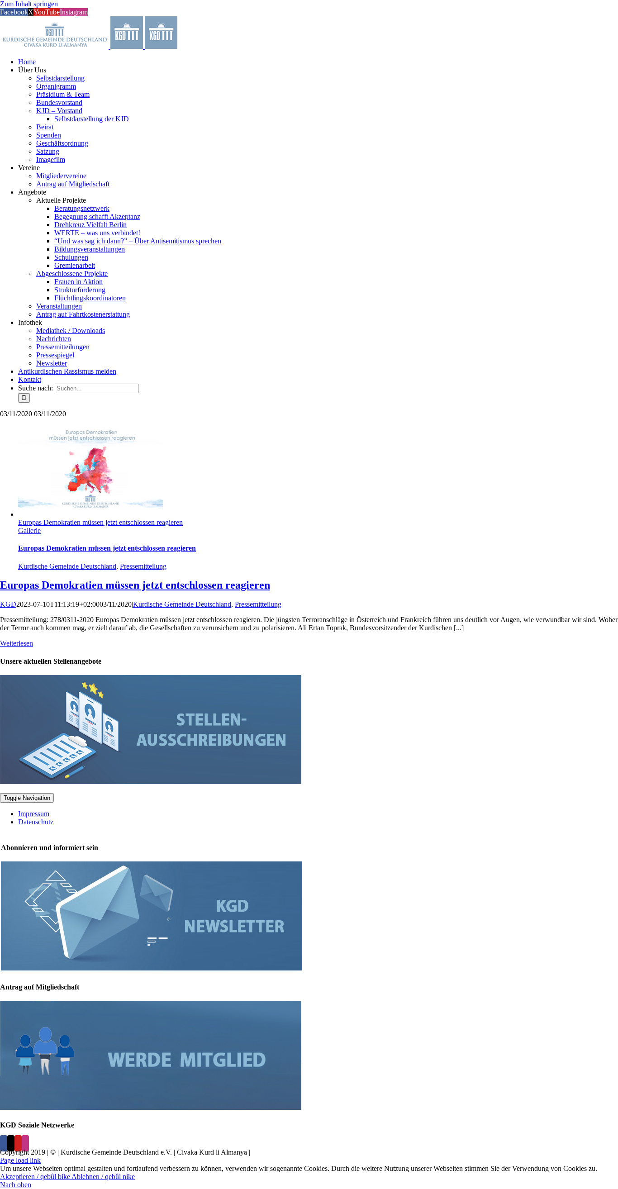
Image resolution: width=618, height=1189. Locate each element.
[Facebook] (3, 1143)
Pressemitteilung (143, 566)
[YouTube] (18, 1143)
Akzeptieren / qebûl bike (35, 1176)
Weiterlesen (16, 643)
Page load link (20, 1160)
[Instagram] (25, 1143)
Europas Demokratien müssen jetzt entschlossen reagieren (100, 522)
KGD (8, 604)
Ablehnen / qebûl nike (103, 1176)
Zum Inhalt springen (29, 4)
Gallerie (29, 530)
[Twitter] (10, 1143)
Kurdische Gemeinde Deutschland (67, 566)
